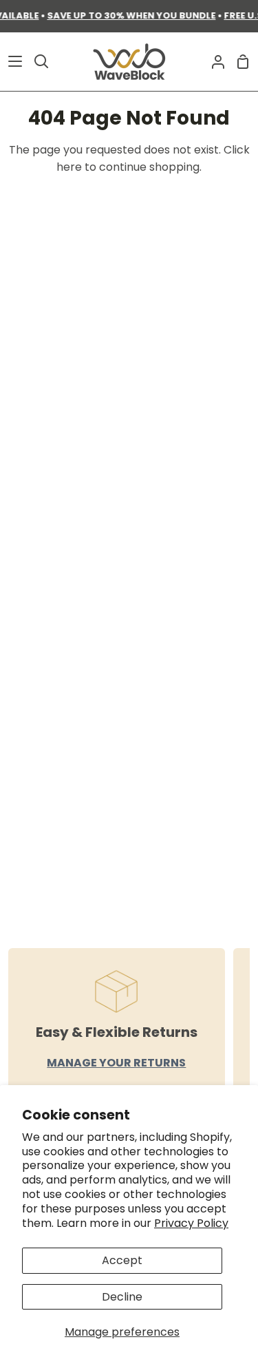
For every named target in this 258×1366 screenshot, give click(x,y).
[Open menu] (11, 61)
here (69, 167)
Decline (122, 1297)
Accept (122, 1260)
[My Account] (212, 61)
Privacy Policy (191, 1223)
